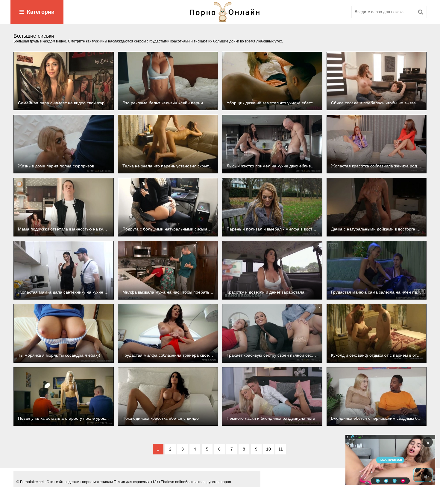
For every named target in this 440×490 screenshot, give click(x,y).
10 (268, 449)
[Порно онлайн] (220, 12)
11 (280, 449)
